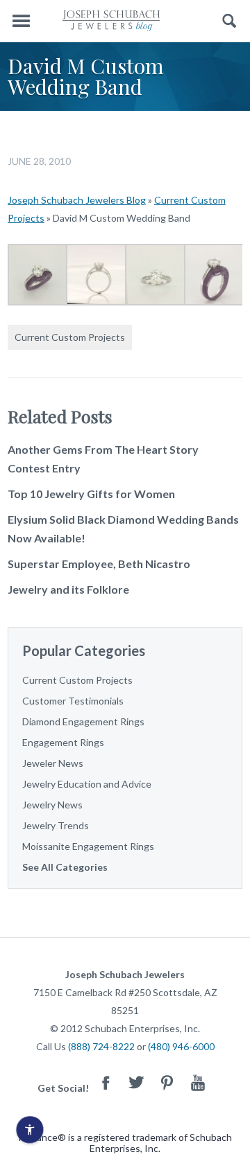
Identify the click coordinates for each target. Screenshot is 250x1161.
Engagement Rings (63, 742)
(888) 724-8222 (101, 1046)
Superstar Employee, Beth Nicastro (99, 563)
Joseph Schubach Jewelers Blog (77, 200)
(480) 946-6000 (181, 1046)
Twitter (137, 1082)
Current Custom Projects (70, 337)
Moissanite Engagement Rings (88, 846)
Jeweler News (52, 763)
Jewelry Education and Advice (86, 784)
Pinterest (167, 1082)
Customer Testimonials (73, 701)
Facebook (106, 1082)
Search (229, 21)
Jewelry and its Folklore (68, 589)
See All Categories (65, 867)
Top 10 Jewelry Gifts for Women (91, 493)
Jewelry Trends (55, 825)
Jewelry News (52, 804)
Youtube (198, 1082)
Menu (20, 21)
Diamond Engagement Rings (83, 721)
